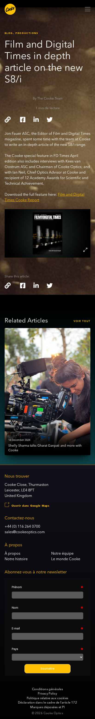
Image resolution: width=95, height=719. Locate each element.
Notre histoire (16, 559)
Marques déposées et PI (47, 707)
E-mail (16, 628)
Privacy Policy (47, 693)
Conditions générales (47, 689)
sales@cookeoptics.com (25, 531)
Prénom (17, 587)
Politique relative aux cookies (47, 698)
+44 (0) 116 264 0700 (22, 526)
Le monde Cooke (65, 559)
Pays (15, 649)
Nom (15, 607)
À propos (12, 553)
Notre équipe (62, 553)
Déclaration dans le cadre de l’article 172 (47, 702)
